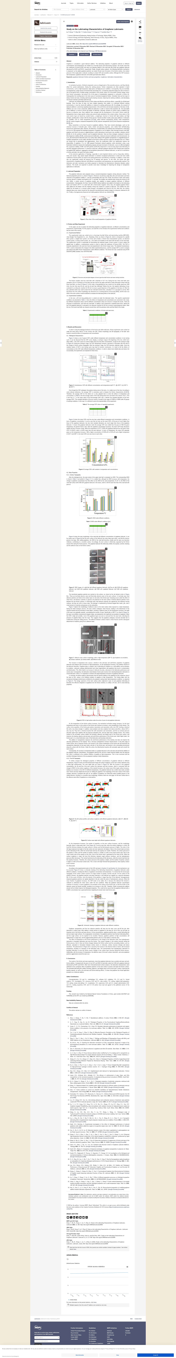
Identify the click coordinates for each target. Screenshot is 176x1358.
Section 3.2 (114, 868)
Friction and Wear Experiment (43, 78)
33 (128, 392)
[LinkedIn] (74, 1218)
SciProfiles (110, 1339)
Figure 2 (108, 237)
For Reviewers (93, 1333)
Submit (139, 3)
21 (74, 130)
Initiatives (103, 3)
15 (96, 121)
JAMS (108, 1343)
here (75, 1249)
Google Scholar (108, 1024)
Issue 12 (56, 15)
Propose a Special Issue (46, 36)
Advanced (137, 9)
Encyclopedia (110, 1341)
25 (80, 136)
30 (74, 150)
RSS (131, 1319)
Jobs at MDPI (74, 1339)
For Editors (92, 1335)
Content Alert (138, 1319)
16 (111, 121)
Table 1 (83, 300)
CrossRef (78, 1019)
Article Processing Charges (78, 1331)
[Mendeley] (86, 1218)
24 (69, 134)
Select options (39, 1337)
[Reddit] (83, 1218)
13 (69, 121)
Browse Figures (84, 54)
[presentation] (104, 397)
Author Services (92, 3)
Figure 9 (76, 762)
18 (67, 123)
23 (67, 134)
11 (116, 119)
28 (88, 143)
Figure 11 (77, 870)
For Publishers (93, 1339)
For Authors (92, 1331)
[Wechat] (80, 1218)
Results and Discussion (41, 80)
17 (112, 121)
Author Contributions (41, 84)
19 (69, 123)
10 (115, 119)
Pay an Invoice (74, 1333)
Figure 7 (71, 607)
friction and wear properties (92, 77)
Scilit (108, 1337)
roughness (104, 77)
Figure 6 (71, 536)
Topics (71, 3)
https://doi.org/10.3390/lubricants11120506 (94, 43)
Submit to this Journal (46, 28)
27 (70, 137)
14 (94, 121)
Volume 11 (50, 15)
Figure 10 (106, 764)
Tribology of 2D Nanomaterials (97, 51)
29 (121, 145)
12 (67, 121)
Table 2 (78, 395)
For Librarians (92, 1337)
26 (82, 136)
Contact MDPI (74, 1337)
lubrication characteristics (115, 77)
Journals (63, 3)
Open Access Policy (76, 1335)
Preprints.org (110, 1335)
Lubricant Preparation (41, 77)
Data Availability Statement (42, 88)
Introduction (39, 75)
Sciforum (109, 1331)
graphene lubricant (78, 77)
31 (110, 176)
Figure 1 (91, 176)
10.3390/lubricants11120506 (67, 15)
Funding (38, 86)
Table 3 (75, 479)
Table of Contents (40, 70)
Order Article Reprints (123, 21)
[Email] (68, 1218)
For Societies (92, 1341)
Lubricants (43, 15)
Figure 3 (71, 338)
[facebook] (77, 1218)
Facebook (127, 1333)
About (111, 3)
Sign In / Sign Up (129, 3)
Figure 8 (70, 681)
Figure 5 (88, 479)
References (39, 92)
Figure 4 (71, 419)
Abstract (38, 73)
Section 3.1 (105, 868)
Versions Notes (97, 54)
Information (80, 3)
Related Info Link (39, 45)
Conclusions (39, 82)
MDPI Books (110, 1333)
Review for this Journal (46, 32)
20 (81, 128)
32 (126, 392)
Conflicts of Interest (40, 90)
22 (128, 130)
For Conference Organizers (96, 1343)
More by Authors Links (40, 49)
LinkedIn (127, 1331)
